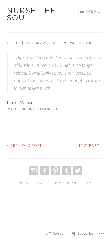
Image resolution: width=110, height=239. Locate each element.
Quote (13, 43)
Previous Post (24, 146)
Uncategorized (43, 109)
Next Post (90, 146)
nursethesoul (78, 43)
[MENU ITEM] (33, 170)
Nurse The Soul (31, 14)
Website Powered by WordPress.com (55, 183)
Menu (93, 10)
